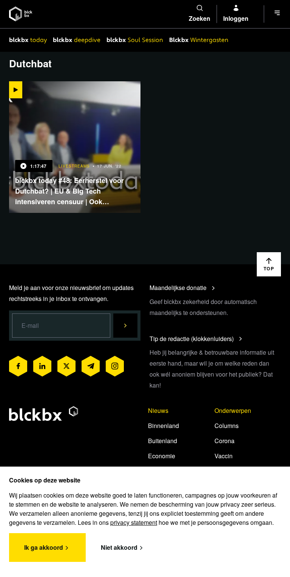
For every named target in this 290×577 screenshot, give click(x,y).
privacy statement (133, 522)
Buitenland (162, 440)
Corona (224, 440)
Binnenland (163, 425)
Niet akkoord (119, 547)
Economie (161, 455)
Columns (226, 425)
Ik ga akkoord (43, 547)
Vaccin (223, 455)
